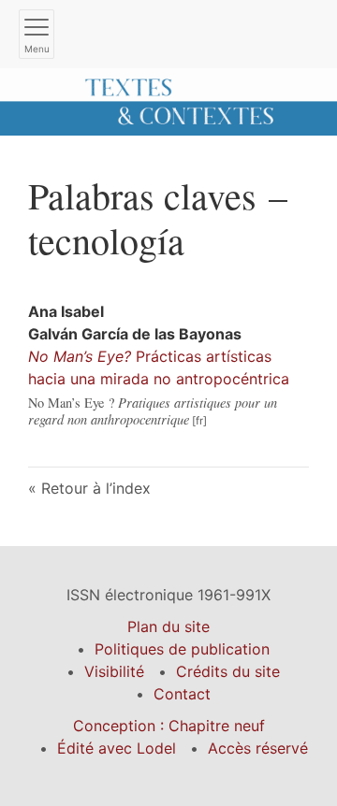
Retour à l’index (96, 488)
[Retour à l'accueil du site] (168, 100)
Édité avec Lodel (116, 748)
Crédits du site (228, 671)
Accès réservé (258, 748)
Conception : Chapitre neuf (169, 725)
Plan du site (168, 626)
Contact (182, 693)
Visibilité (114, 671)
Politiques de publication (182, 649)
